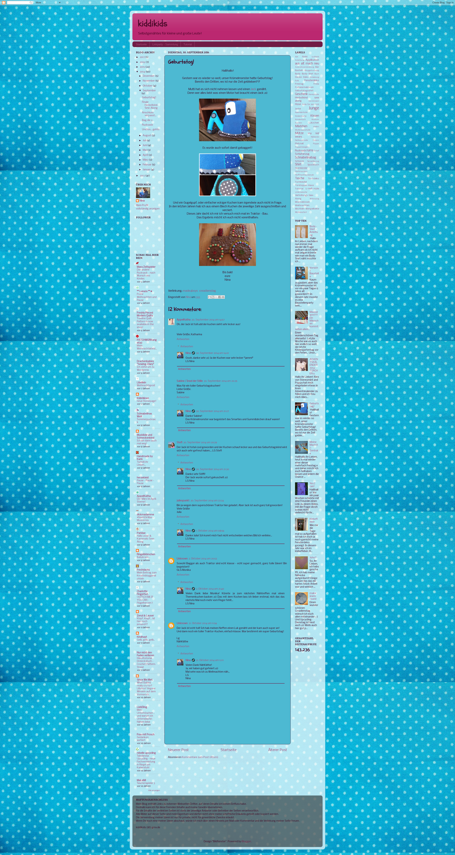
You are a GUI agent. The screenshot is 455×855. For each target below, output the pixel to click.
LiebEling (142, 707)
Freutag (299, 84)
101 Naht (301, 57)
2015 (142, 67)
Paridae (141, 533)
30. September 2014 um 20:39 (200, 442)
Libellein (141, 382)
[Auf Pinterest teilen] (223, 297)
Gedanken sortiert (143, 739)
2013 (142, 175)
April (146, 155)
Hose (298, 104)
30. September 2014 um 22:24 (207, 500)
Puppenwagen (302, 147)
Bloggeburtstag (311, 70)
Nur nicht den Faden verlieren (145, 654)
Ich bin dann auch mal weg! (147, 442)
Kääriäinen (143, 398)
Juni (145, 145)
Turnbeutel (301, 182)
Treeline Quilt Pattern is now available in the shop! (145, 323)
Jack (253, 89)
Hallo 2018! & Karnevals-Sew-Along (146, 539)
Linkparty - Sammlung (165, 44)
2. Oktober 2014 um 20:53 (203, 558)
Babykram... (143, 557)
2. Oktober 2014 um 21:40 (210, 589)
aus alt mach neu (307, 63)
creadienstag (207, 290)
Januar (147, 169)
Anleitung (299, 60)
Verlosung (314, 199)
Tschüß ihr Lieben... (142, 463)
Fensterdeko (311, 80)
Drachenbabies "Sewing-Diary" (145, 363)
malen (316, 127)
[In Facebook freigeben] (219, 297)
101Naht (315, 57)
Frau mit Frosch (145, 734)
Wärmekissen (302, 202)
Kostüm (315, 119)
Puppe (316, 144)
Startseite (141, 44)
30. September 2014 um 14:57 (208, 320)
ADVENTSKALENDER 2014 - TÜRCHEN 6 (314, 366)
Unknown (182, 558)
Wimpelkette (312, 209)
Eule (297, 81)
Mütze (299, 133)
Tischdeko (313, 178)
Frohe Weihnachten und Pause (147, 297)
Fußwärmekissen (304, 87)
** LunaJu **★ (144, 291)
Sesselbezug (313, 161)
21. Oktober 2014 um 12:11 (210, 660)
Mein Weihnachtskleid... (147, 347)
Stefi (179, 442)
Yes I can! (312, 485)
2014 (143, 72)
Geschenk (301, 94)
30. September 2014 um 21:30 (212, 469)
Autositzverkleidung (304, 67)
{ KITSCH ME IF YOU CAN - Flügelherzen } (145, 600)
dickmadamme (145, 514)
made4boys (190, 290)
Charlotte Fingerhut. (142, 593)
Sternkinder (301, 168)
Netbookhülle (301, 140)
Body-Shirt (307, 74)
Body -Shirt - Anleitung (314, 231)
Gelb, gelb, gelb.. (146, 640)
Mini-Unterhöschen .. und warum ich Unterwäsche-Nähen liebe (146, 716)
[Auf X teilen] (216, 297)
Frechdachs (143, 570)
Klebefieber (314, 520)
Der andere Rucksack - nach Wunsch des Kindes (146, 274)
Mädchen (301, 126)
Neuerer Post (178, 750)
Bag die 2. (147, 120)
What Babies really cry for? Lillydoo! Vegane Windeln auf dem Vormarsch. (146, 688)
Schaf (316, 151)
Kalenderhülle (301, 112)
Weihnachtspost (146, 385)
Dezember (149, 76)
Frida (316, 84)
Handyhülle (314, 94)
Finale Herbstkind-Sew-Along (150, 105)
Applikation (312, 60)
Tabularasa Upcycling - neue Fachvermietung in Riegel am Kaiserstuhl (146, 762)
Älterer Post (277, 750)
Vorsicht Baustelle (314, 272)
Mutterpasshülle (303, 130)
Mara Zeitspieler (146, 267)
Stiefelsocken (301, 172)
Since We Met (144, 680)
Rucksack (147, 125)
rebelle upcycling (146, 753)
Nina (188, 353)
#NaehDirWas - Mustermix (145, 519)
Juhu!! (313, 557)
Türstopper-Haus (304, 185)
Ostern (316, 140)
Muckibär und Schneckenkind (145, 436)
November (149, 81)
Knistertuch (300, 119)
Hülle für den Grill (310, 104)
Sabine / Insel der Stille (190, 381)
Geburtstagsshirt (304, 91)
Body (298, 74)
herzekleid (143, 477)
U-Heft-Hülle (312, 189)
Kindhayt (142, 637)
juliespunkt (183, 500)
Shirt (298, 164)
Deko (306, 77)
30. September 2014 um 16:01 (212, 353)
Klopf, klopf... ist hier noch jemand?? (146, 621)
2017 (142, 57)
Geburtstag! (149, 97)
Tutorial (187, 44)
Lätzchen (314, 123)
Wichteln (299, 209)
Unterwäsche (301, 192)
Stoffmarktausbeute (304, 175)
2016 (143, 62)
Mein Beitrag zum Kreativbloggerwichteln (147, 575)
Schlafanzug (302, 154)
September (149, 90)
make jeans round (313, 596)
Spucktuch (313, 165)
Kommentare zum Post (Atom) (200, 757)
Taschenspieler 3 (146, 783)
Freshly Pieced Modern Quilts (145, 314)
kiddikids (152, 23)
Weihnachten (302, 205)
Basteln (299, 70)
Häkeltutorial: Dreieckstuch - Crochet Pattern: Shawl (146, 663)
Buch (316, 74)
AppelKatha (184, 320)
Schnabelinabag (305, 157)
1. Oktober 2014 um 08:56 (210, 531)
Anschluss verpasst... (149, 114)
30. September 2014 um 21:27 (212, 411)
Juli (145, 140)
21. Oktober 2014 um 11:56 (203, 623)
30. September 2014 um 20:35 (220, 381)
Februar (147, 164)
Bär (317, 67)
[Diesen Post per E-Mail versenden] (209, 297)
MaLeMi (141, 780)
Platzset (299, 143)
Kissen (314, 116)
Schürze (299, 161)
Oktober (148, 86)
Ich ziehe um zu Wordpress (145, 368)
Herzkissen (314, 101)
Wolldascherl (301, 212)
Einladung (314, 77)
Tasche (299, 178)
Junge (314, 108)
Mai (145, 150)
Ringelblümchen (146, 554)
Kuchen (298, 123)
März (146, 160)
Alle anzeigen (154, 790)
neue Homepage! (146, 401)
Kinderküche (301, 116)
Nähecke (315, 137)
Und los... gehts (150, 129)
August (147, 135)
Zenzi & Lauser (145, 615)
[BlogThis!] (213, 297)
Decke (298, 77)
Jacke (298, 109)
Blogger (246, 841)
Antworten (183, 339)
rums (310, 150)
